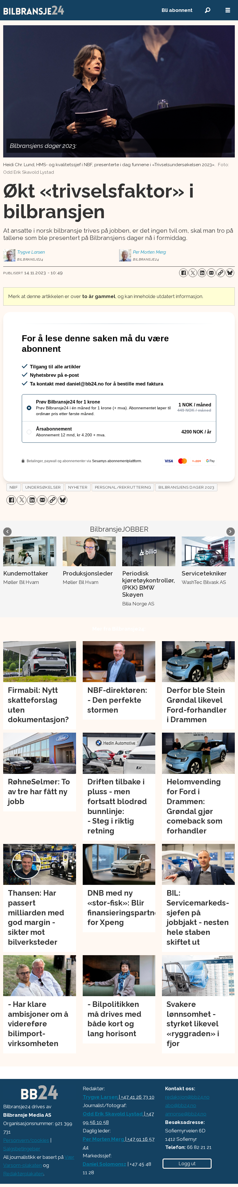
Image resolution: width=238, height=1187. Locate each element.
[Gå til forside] (76, 10)
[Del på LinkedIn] (202, 272)
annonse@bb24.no (185, 1139)
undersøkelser (43, 512)
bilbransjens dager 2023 (186, 512)
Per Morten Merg (103, 1164)
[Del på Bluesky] (230, 272)
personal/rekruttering (123, 512)
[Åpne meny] (228, 10)
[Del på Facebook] (183, 272)
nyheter (78, 512)
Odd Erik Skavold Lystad (113, 1139)
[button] (7, 556)
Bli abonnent (177, 10)
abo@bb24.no (180, 1130)
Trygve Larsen (100, 1122)
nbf (14, 512)
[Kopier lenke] (220, 272)
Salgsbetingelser (21, 1174)
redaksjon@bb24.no (187, 1122)
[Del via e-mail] (211, 272)
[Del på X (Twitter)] (192, 272)
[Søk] (207, 10)
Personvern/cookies (26, 1165)
